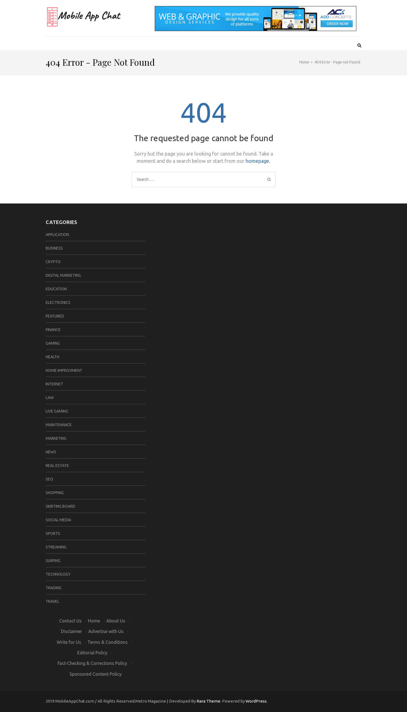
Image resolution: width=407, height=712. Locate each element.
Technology (58, 574)
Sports (53, 533)
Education (56, 289)
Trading (53, 588)
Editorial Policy (92, 652)
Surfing (53, 560)
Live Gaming (57, 411)
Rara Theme (208, 701)
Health (52, 357)
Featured (55, 316)
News (51, 452)
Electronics (58, 302)
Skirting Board (60, 506)
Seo (49, 479)
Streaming (56, 547)
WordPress (256, 701)
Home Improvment (64, 370)
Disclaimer (71, 631)
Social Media (58, 520)
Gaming (53, 343)
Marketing (56, 438)
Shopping (55, 492)
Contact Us (70, 620)
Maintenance (59, 425)
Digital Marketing (63, 275)
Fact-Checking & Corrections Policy (92, 663)
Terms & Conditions (107, 642)
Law (50, 397)
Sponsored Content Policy (95, 674)
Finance (53, 329)
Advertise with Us (105, 631)
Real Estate (57, 465)
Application (57, 234)
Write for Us (69, 642)
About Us (115, 620)
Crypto (53, 262)
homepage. (258, 161)
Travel (52, 601)
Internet (54, 384)
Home (94, 620)
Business (54, 248)
